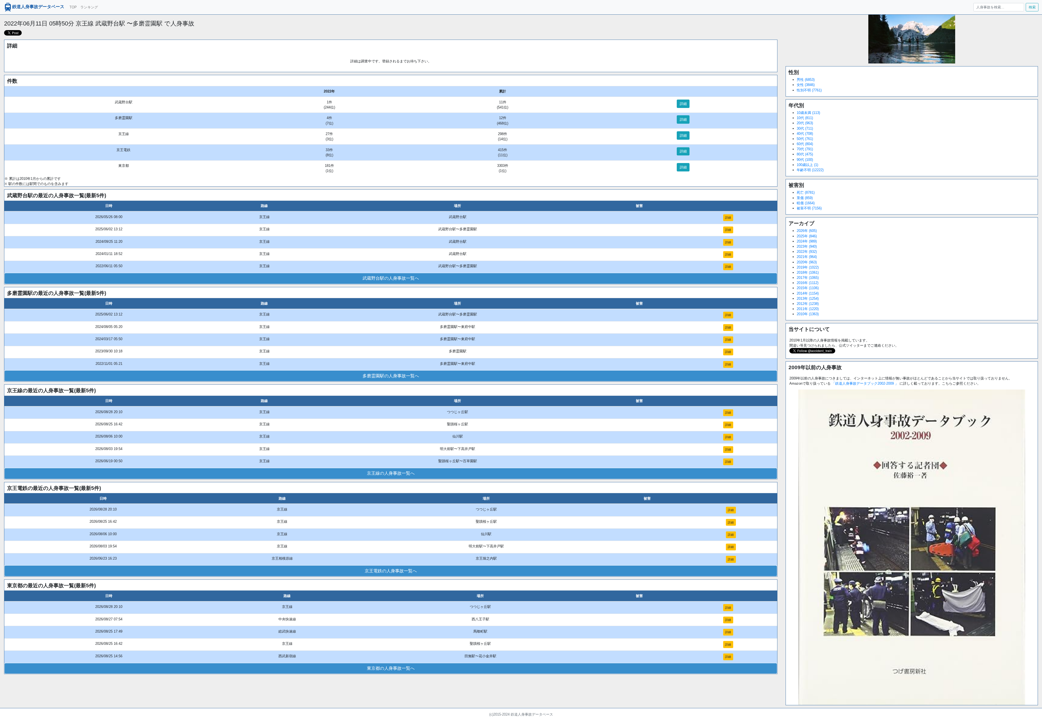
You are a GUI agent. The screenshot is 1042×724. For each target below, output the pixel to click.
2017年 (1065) (808, 278)
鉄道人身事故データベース (38, 7)
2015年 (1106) (808, 288)
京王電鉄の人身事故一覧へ (391, 571)
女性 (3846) (806, 85)
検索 (1032, 7)
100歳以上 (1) (807, 165)
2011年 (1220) (808, 309)
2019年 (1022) (808, 267)
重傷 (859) (805, 198)
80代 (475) (805, 154)
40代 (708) (805, 134)
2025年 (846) (807, 236)
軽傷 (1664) (806, 203)
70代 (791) (805, 149)
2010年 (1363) (808, 314)
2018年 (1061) (808, 272)
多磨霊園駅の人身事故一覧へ (391, 376)
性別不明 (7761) (809, 90)
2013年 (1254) (808, 298)
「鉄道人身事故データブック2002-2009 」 (865, 383)
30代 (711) (805, 128)
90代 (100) (805, 160)
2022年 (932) (807, 252)
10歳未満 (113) (808, 113)
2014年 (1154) (808, 293)
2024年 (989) (807, 241)
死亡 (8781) (806, 192)
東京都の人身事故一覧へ (391, 668)
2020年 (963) (807, 262)
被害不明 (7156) (809, 208)
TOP (73, 7)
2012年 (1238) (808, 304)
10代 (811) (805, 118)
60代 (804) (805, 144)
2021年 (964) (807, 257)
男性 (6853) (806, 80)
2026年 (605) (807, 231)
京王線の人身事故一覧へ (391, 473)
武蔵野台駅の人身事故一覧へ (391, 278)
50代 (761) (805, 139)
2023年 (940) (807, 246)
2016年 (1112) (807, 283)
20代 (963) (805, 123)
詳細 (683, 104)
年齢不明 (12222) (810, 170)
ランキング (89, 7)
